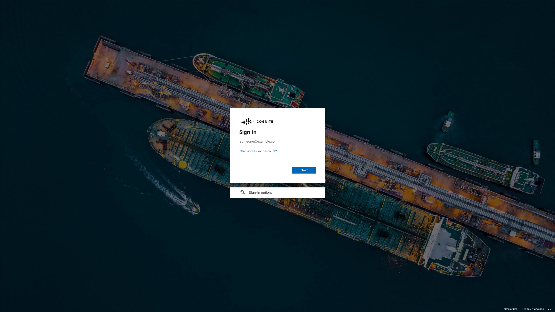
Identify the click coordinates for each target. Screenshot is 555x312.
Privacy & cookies (533, 308)
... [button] (550, 308)
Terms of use (509, 308)
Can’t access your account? (258, 151)
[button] (277, 192)
